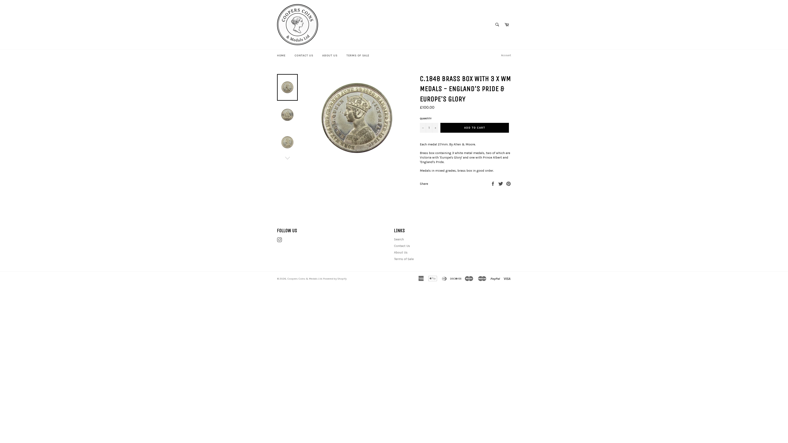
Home (281, 55)
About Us (329, 55)
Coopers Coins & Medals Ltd (304, 278)
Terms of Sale (357, 55)
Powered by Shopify (335, 278)
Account (506, 55)
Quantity (426, 118)
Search (399, 239)
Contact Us (303, 55)
